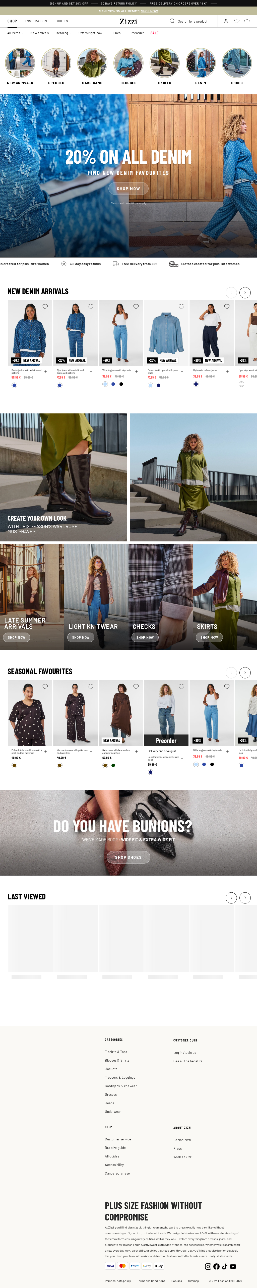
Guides (62, 21)
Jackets (111, 1069)
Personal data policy (118, 1281)
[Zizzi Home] (128, 20)
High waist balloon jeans (205, 370)
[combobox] (192, 21)
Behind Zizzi (182, 1140)
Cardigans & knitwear (121, 1086)
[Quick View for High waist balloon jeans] (227, 371)
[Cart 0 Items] (247, 21)
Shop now (128, 188)
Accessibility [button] (114, 1164)
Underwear (113, 1111)
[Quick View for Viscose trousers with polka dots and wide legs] (91, 751)
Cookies (176, 1281)
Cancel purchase (117, 1173)
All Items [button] (13, 33)
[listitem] (20, 66)
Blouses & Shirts (117, 1060)
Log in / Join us (184, 1052)
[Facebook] (216, 1266)
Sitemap (193, 1281)
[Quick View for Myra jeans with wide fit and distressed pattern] (91, 371)
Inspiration (36, 21)
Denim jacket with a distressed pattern (26, 371)
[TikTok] (225, 1266)
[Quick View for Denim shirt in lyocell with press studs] (182, 371)
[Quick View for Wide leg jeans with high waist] (136, 371)
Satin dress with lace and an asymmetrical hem (116, 751)
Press (177, 1148)
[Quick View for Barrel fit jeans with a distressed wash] (182, 758)
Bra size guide (115, 1147)
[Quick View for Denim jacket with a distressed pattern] (45, 371)
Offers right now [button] (90, 33)
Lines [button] (116, 33)
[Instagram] (208, 1266)
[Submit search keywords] (172, 21)
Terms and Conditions (151, 1281)
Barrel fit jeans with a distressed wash (163, 758)
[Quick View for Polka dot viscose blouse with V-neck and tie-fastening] (45, 751)
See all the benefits (187, 1061)
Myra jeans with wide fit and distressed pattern (70, 371)
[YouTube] (233, 1266)
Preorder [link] (137, 33)
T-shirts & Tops (116, 1052)
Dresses (111, 1094)
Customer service (118, 1139)
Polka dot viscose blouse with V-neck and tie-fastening (27, 751)
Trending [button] (61, 33)
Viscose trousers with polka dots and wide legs (72, 751)
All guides (112, 1156)
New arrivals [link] (39, 33)
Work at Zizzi (182, 1157)
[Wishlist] (45, 306)
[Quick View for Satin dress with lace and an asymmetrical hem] (136, 751)
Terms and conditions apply (128, 203)
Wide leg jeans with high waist (117, 370)
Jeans (109, 1103)
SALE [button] (155, 33)
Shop (12, 21)
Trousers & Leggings (120, 1077)
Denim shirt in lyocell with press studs (163, 371)
